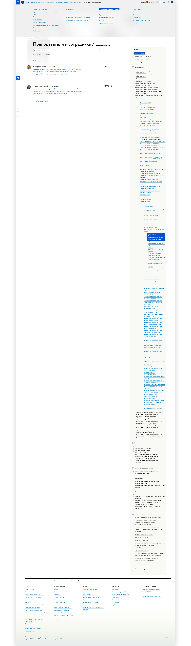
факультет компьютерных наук (149, 184)
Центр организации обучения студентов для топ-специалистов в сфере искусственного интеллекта (152, 149)
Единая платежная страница (33, 628)
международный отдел (151, 312)
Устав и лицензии (138, 9)
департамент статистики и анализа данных (152, 220)
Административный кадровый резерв (146, 460)
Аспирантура (58, 605)
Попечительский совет (73, 15)
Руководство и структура (32, 592)
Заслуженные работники (142, 450)
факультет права (145, 195)
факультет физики (145, 199)
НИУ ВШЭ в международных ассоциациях (46, 25)
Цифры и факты (37, 19)
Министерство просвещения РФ (151, 594)
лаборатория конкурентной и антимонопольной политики (156, 259)
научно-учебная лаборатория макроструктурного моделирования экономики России (154, 336)
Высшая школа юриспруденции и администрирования (150, 112)
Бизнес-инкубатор (145, 105)
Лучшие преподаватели (142, 452)
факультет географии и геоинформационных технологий (150, 172)
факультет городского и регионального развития (152, 176)
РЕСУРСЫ (115, 587)
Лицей (56, 589)
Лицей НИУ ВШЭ (145, 103)
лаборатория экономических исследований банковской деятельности (153, 292)
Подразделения (102, 44)
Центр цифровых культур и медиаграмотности (148, 162)
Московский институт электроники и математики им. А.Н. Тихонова (151, 130)
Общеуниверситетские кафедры (150, 137)
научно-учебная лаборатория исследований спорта (153, 327)
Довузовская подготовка (61, 592)
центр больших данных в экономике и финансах (151, 395)
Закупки (27, 602)
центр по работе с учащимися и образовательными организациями (153, 404)
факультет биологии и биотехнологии (151, 169)
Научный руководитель (106, 17)
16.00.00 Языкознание (141, 537)
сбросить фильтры (140, 569)
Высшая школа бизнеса (147, 109)
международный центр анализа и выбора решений (154, 315)
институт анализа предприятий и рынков (154, 230)
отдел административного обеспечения (152, 358)
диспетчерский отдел (150, 227)
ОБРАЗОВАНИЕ (59, 587)
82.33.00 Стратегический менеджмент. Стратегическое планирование (147, 559)
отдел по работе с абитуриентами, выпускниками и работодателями (153, 368)
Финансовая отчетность (140, 15)
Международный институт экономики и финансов (152, 116)
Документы (136, 17)
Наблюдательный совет (73, 12)
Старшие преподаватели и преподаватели (148, 500)
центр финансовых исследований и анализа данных (154, 409)
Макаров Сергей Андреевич (44, 66)
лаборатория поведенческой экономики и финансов (153, 282)
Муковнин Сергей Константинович (46, 86)
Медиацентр (116, 600)
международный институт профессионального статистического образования (153, 308)
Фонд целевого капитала (32, 607)
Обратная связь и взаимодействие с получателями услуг (64, 619)
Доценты (137, 494)
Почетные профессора (106, 12)
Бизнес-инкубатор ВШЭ (61, 613)
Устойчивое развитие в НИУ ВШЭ (34, 594)
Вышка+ (56, 600)
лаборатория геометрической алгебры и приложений (153, 270)
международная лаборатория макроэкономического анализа (153, 297)
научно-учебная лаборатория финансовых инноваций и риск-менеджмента (153, 353)
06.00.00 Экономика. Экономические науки (148, 517)
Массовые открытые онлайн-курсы (151, 596)
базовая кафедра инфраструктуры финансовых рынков (154, 209)
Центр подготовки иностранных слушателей (150, 154)
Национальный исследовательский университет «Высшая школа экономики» (47, 581)
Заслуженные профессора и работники (78, 17)
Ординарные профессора (143, 446)
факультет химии (145, 201)
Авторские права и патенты (141, 20)
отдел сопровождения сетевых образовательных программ (154, 381)
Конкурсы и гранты (88, 605)
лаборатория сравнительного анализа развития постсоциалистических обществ (154, 286)
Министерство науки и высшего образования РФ (150, 590)
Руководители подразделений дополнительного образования (150, 486)
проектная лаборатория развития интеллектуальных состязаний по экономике (154, 386)
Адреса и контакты (45, 637)
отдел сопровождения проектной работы (154, 377)
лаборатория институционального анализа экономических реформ (154, 274)
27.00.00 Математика (141, 551)
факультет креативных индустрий (150, 186)
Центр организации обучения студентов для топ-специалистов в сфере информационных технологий (152, 143)
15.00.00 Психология (141, 532)
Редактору (165, 637)
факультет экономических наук (149, 204)
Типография (115, 597)
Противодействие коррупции (33, 610)
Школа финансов (149, 206)
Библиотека (115, 589)
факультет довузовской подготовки (151, 181)
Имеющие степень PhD (142, 473)
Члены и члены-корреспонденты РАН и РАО (148, 471)
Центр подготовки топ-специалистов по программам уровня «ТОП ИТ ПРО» (152, 158)
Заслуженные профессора (143, 448)
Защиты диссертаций (89, 600)
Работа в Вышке (29, 631)
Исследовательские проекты (91, 592)
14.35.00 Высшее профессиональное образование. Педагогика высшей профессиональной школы (146, 522)
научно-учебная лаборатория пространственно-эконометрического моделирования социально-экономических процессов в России (153, 344)
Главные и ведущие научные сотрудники (147, 502)
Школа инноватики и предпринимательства (147, 166)
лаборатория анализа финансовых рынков (154, 254)
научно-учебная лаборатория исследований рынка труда (153, 323)
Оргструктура (137, 12)
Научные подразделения (90, 589)
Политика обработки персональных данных (85, 637)
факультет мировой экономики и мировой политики (150, 191)
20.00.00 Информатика (142, 548)
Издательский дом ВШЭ (119, 592)
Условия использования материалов (61, 637)
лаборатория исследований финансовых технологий (152, 278)
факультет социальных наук (148, 197)
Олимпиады (57, 594)
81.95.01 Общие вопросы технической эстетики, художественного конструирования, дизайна (150, 554)
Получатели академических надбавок (146, 456)
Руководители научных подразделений (147, 481)
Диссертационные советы (91, 597)
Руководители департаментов (144, 490)
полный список (139, 564)
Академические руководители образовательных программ (150, 497)
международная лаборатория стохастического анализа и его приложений (153, 302)
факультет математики (147, 188)
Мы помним (36, 31)
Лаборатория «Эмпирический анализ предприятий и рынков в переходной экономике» (54, 73)
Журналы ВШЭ (116, 602)
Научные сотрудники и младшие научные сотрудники (147, 507)
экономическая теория (41, 101)
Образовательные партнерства (63, 615)
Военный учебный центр (147, 107)
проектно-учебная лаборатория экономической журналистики (154, 391)
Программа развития (39, 17)
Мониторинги (87, 594)
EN (160, 2)
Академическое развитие (90, 602)
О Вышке (73, 581)
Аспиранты (138, 463)
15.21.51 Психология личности (144, 535)
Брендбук (136, 23)
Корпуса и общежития (31, 600)
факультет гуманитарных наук (149, 179)
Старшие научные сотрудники (144, 504)
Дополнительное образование (63, 607)
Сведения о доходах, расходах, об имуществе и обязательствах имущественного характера (35, 615)
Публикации (115, 605)
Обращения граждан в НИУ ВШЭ (34, 605)
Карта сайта (101, 637)
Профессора (139, 492)
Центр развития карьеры (61, 610)
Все (18, 47)
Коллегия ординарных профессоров (77, 20)
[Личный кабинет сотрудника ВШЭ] (168, 2)
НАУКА (85, 587)
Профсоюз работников (106, 23)
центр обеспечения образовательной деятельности (154, 399)
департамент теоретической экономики (153, 224)
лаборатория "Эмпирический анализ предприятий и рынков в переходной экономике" (155, 236)
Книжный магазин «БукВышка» (120, 594)
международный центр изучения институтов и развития (155, 265)
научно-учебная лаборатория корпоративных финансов (153, 331)
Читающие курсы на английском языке (146, 454)
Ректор (101, 20)
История (35, 28)
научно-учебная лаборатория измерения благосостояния (153, 319)
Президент (102, 15)
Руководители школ (141, 483)
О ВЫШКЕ (28, 587)
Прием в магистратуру (60, 602)
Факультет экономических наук (56, 69)
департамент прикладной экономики (152, 216)
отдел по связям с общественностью (150, 373)
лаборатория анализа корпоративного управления (156, 243)
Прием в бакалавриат (60, 597)
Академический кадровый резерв (145, 458)
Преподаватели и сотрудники (33, 597)
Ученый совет (70, 9)
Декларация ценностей (40, 9)
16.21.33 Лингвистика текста (143, 540)
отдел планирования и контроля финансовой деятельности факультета (154, 362)
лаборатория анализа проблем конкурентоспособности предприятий (155, 248)
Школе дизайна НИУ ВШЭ (58, 639)
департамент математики (152, 213)
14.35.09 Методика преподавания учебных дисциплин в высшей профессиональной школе (149, 528)
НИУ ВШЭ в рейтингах (40, 22)
